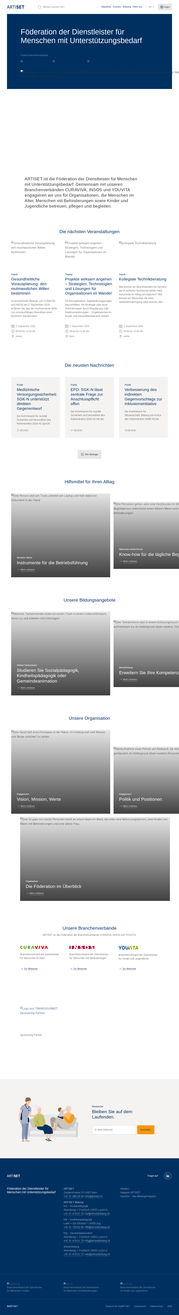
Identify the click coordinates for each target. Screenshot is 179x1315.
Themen (117, 7)
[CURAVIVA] (31, 61)
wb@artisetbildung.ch (98, 1254)
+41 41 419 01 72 (74, 1254)
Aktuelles (106, 7)
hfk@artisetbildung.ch (98, 1227)
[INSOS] (64, 61)
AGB (170, 1306)
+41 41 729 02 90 (74, 1227)
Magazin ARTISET (130, 1192)
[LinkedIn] (168, 1176)
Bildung (127, 7)
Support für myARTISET (118, 1306)
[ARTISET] (21, 7)
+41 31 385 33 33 (74, 1196)
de (150, 7)
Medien (124, 1188)
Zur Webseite (31, 969)
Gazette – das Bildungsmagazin (138, 1196)
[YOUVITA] (94, 61)
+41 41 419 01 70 (74, 1213)
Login (167, 7)
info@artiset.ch (94, 1196)
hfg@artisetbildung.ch (98, 1240)
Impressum (140, 1306)
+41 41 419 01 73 (74, 1240)
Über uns (137, 7)
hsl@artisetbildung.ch (98, 1213)
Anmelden (146, 1130)
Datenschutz (156, 1306)
